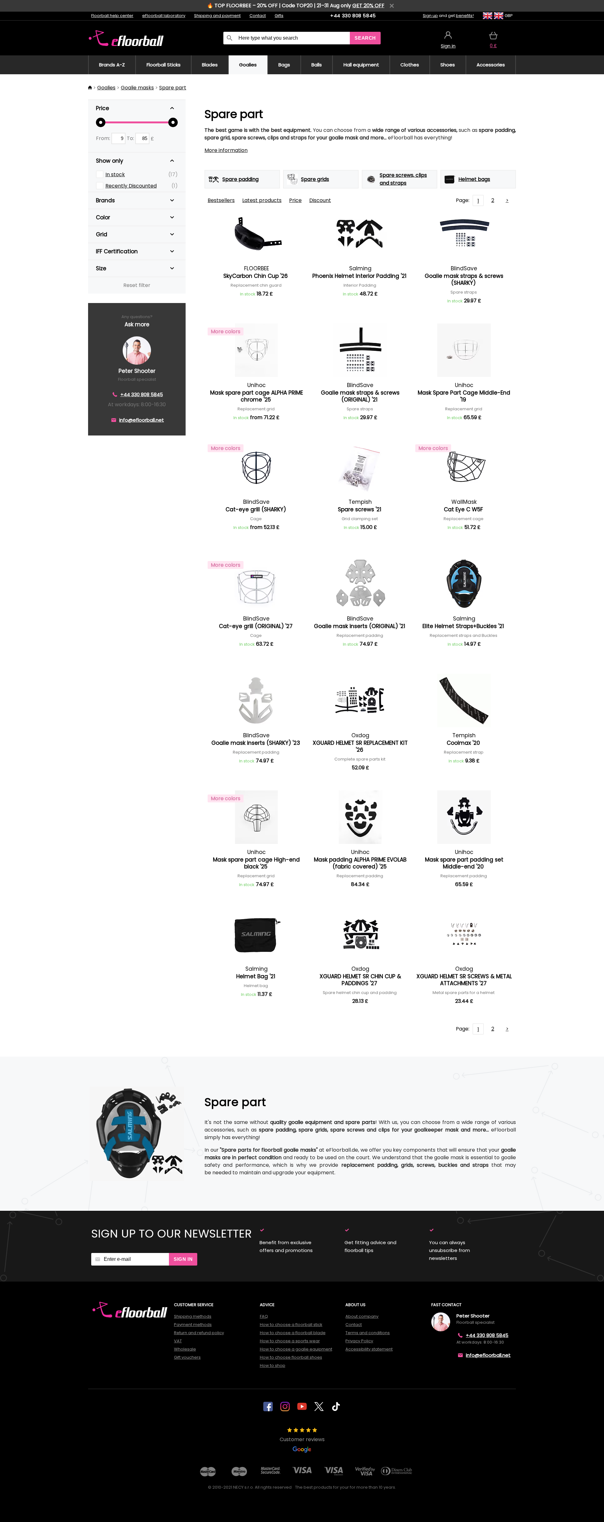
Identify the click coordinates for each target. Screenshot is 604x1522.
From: (103, 138)
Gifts (279, 16)
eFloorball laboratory (163, 16)
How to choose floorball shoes (291, 1357)
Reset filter (136, 285)
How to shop (272, 1365)
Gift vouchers (187, 1357)
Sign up (430, 16)
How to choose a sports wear (290, 1341)
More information (226, 150)
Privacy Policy (359, 1341)
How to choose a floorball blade (293, 1333)
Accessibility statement (369, 1349)
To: (131, 138)
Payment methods (193, 1325)
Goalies (106, 87)
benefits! (465, 16)
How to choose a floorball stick (291, 1325)
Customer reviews (302, 1439)
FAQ (264, 1316)
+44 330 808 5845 (353, 15)
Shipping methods (192, 1316)
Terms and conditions (367, 1333)
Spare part (172, 87)
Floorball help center (112, 16)
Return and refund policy (199, 1333)
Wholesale (185, 1349)
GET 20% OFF (368, 5)
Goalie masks (137, 87)
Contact (257, 16)
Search (365, 38)
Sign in (183, 1259)
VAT (178, 1341)
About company (361, 1316)
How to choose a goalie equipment (296, 1349)
